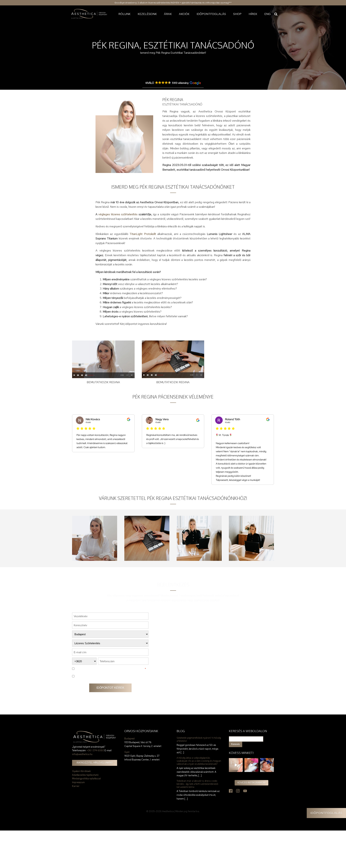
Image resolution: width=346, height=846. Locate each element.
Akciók (184, 14)
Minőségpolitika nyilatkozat (86, 778)
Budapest (129, 738)
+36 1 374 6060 (95, 750)
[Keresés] (276, 14)
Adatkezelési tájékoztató (85, 774)
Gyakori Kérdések (81, 771)
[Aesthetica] (89, 14)
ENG (267, 14)
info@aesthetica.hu (82, 754)
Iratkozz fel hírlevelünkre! (95, 762)
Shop (237, 14)
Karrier (75, 786)
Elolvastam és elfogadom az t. (110, 669)
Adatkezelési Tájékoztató (127, 669)
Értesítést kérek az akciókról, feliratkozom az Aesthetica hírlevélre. (109, 676)
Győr (127, 752)
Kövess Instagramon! (251, 782)
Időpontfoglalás (211, 14)
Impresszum (78, 782)
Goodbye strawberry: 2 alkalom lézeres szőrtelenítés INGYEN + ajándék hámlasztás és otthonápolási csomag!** (173, 2)
